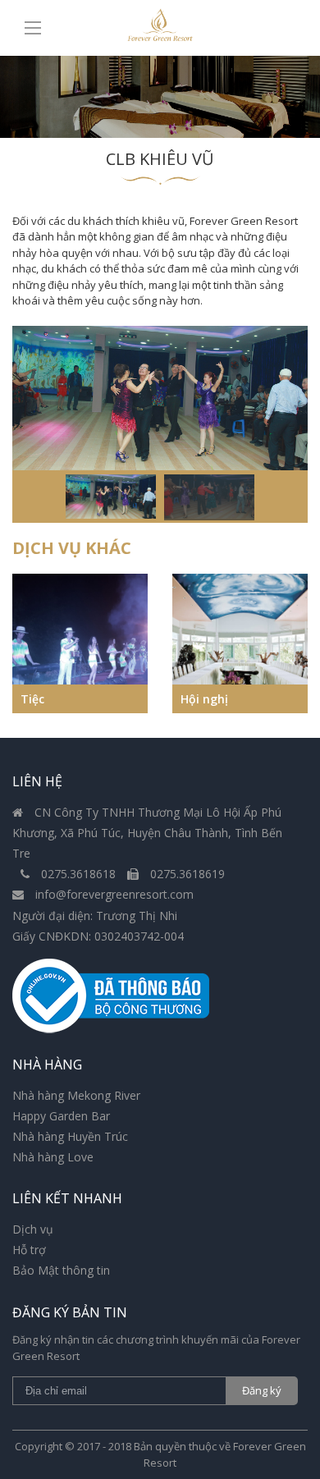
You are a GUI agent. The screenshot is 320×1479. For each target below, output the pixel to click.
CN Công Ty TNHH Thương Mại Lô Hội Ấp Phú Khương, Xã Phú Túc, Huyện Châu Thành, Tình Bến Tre (147, 832)
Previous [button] (16, 643)
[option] (160, 398)
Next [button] (303, 643)
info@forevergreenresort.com (113, 894)
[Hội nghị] (240, 643)
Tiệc (32, 699)
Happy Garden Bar (61, 1116)
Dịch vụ (32, 1229)
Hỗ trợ (29, 1249)
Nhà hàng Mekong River (76, 1095)
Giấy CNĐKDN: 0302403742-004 (98, 936)
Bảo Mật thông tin (61, 1270)
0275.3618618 (78, 873)
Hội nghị (204, 699)
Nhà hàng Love (53, 1157)
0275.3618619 (186, 873)
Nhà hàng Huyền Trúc (70, 1136)
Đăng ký (261, 1390)
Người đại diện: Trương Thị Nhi (94, 915)
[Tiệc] (80, 643)
